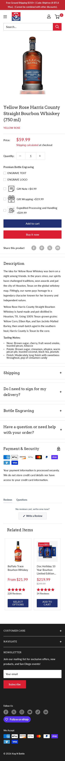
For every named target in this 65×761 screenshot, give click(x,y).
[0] (58, 16)
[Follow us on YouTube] (30, 712)
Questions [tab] (21, 500)
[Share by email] (58, 248)
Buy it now (32, 234)
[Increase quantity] (40, 156)
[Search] (57, 27)
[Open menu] (5, 16)
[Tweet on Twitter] (50, 248)
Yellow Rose (11, 127)
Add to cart (33, 223)
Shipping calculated (27, 144)
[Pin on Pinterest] (42, 248)
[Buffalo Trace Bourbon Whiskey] (18, 551)
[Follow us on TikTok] (38, 712)
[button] (18, 592)
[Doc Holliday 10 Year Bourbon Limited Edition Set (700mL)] (47, 551)
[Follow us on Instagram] (22, 712)
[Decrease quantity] (20, 156)
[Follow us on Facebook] (6, 712)
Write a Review (36, 516)
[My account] (49, 16)
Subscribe (15, 684)
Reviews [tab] (7, 500)
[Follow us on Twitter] (14, 712)
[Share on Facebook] (34, 248)
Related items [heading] (20, 530)
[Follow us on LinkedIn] (46, 712)
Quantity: (8, 155)
